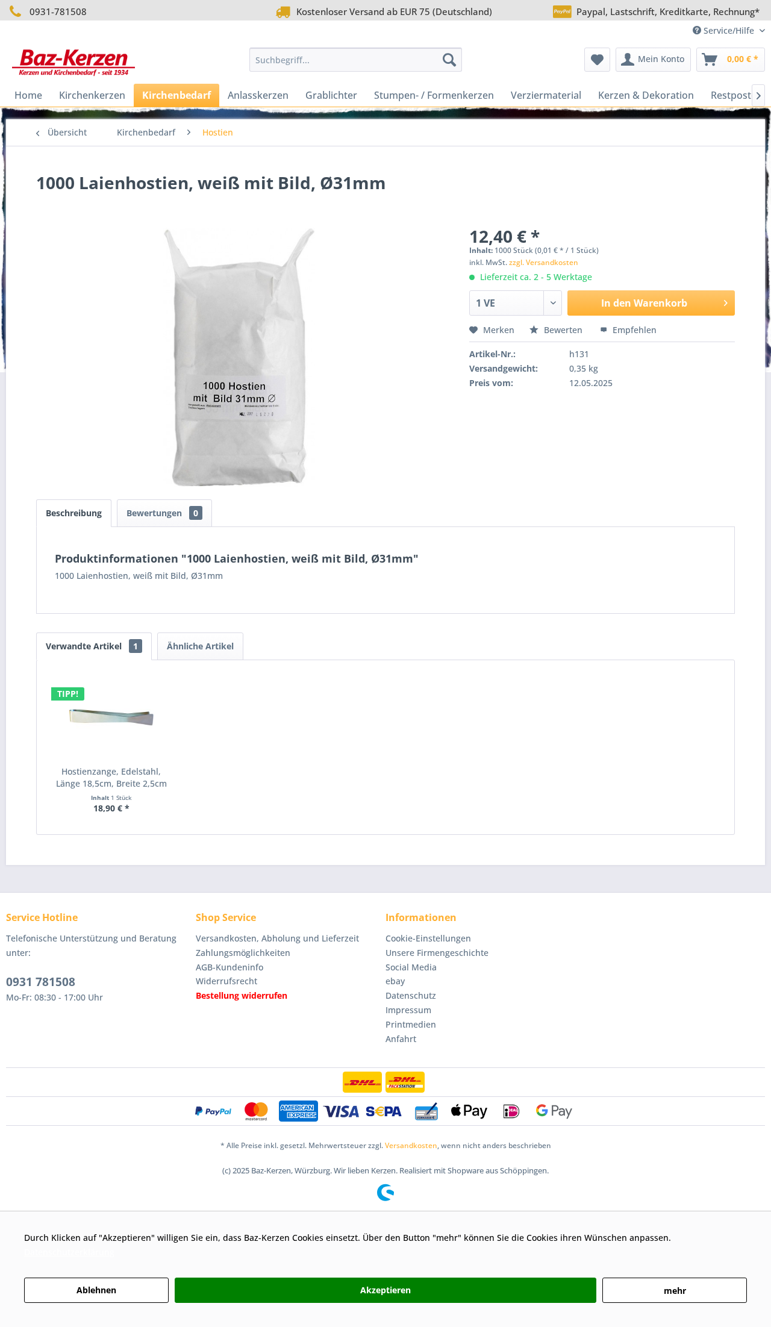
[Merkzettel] (597, 60)
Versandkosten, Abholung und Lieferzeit (277, 938)
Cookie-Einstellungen (428, 938)
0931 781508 (40, 982)
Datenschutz (411, 995)
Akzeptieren (385, 1290)
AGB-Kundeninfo (229, 967)
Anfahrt (401, 1038)
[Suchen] (449, 60)
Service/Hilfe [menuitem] (729, 30)
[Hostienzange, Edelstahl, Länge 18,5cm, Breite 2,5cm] (111, 717)
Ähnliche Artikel (200, 646)
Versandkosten (411, 1145)
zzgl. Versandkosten (543, 262)
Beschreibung (74, 513)
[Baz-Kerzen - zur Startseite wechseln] (73, 63)
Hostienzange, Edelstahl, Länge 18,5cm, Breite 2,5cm (111, 777)
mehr (675, 1290)
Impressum (408, 1010)
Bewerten (563, 330)
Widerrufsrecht (226, 981)
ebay (395, 981)
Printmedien (411, 1024)
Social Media (411, 967)
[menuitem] (355, 60)
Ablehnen (96, 1290)
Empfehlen (633, 330)
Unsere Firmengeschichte (437, 952)
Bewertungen (162, 513)
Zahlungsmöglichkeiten (243, 952)
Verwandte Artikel (92, 646)
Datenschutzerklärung (69, 1252)
